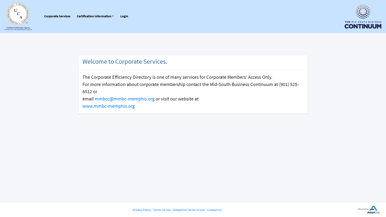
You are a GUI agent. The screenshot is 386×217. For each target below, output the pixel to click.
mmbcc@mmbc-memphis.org (125, 99)
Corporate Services (57, 16)
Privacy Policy (141, 210)
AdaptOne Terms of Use (188, 210)
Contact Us (214, 210)
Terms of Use (162, 210)
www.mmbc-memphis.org (108, 106)
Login (124, 16)
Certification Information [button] (94, 16)
